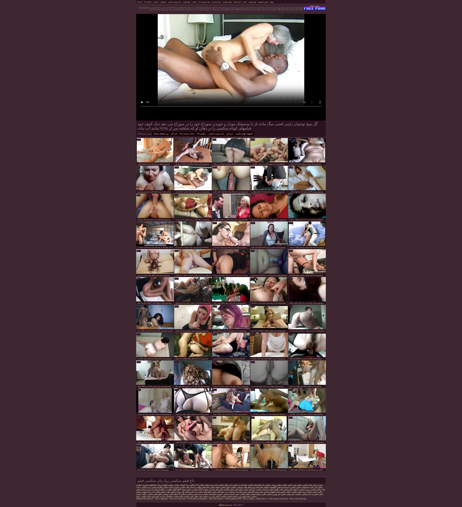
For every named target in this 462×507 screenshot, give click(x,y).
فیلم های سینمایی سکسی (240, 487)
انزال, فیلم (237, 2)
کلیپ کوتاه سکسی (275, 489)
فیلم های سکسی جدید (207, 494)
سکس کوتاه (314, 6)
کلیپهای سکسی (269, 492)
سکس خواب (171, 492)
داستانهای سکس (302, 487)
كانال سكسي (197, 489)
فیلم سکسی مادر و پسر (218, 485)
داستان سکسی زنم (260, 489)
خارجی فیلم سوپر (158, 496)
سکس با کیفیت (301, 494)
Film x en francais (297, 499)
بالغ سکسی (186, 2)
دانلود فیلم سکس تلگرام (233, 489)
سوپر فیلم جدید (241, 492)
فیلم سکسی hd (202, 485)
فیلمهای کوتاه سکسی (244, 134)
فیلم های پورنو (257, 487)
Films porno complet (197, 499)
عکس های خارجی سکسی (213, 489)
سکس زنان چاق (264, 485)
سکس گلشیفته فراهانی (272, 487)
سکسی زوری (310, 489)
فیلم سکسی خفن (242, 494)
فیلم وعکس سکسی (229, 496)
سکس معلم (281, 492)
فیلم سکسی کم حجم (199, 492)
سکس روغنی (276, 485)
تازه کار (139, 2)
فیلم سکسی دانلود (143, 496)
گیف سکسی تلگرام (165, 487)
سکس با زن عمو (227, 492)
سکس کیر (282, 494)
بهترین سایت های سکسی (312, 485)
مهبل (271, 2)
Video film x (261, 499)
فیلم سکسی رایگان (293, 492)
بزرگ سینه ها (216, 2)
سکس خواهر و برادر (165, 485)
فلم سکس (248, 489)
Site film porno (216, 499)
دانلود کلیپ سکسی (170, 494)
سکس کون (203, 496)
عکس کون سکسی (190, 496)
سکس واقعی (160, 492)
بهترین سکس (272, 494)
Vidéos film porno (144, 499)
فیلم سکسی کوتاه (222, 487)
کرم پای (229, 134)
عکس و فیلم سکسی (258, 494)
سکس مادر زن (214, 496)
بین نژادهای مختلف (160, 134)
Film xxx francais (178, 499)
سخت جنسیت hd (204, 2)
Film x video (248, 499)
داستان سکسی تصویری (225, 494)
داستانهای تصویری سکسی (146, 485)
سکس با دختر (313, 494)
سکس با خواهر (298, 489)
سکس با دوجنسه (289, 487)
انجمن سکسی (192, 494)
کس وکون (290, 494)
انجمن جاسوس (263, 2)
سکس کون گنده (316, 487)
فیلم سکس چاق (214, 492)
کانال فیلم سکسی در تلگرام (170, 489)
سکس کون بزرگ (183, 492)
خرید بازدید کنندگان (225, 505)
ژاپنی (244, 2)
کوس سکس (287, 485)
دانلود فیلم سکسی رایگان (151, 494)
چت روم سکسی (148, 492)
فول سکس (287, 489)
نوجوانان (163, 2)
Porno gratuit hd (233, 499)
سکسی (192, 485)
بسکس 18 (182, 494)
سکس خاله (210, 487)
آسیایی (156, 2)
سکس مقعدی (227, 2)
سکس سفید (186, 489)
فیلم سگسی (201, 487)
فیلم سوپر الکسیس (255, 492)
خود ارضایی (252, 2)
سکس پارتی (233, 485)
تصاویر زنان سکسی (149, 487)
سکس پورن (297, 485)
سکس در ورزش (152, 489)
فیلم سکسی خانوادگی (174, 496)
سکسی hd (147, 2)
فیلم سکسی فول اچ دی (248, 485)
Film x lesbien (161, 499)
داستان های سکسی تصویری (184, 487)
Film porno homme (278, 499)
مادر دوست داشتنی (174, 2)
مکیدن (194, 2)
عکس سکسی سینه (309, 492)
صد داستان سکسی (181, 485)
